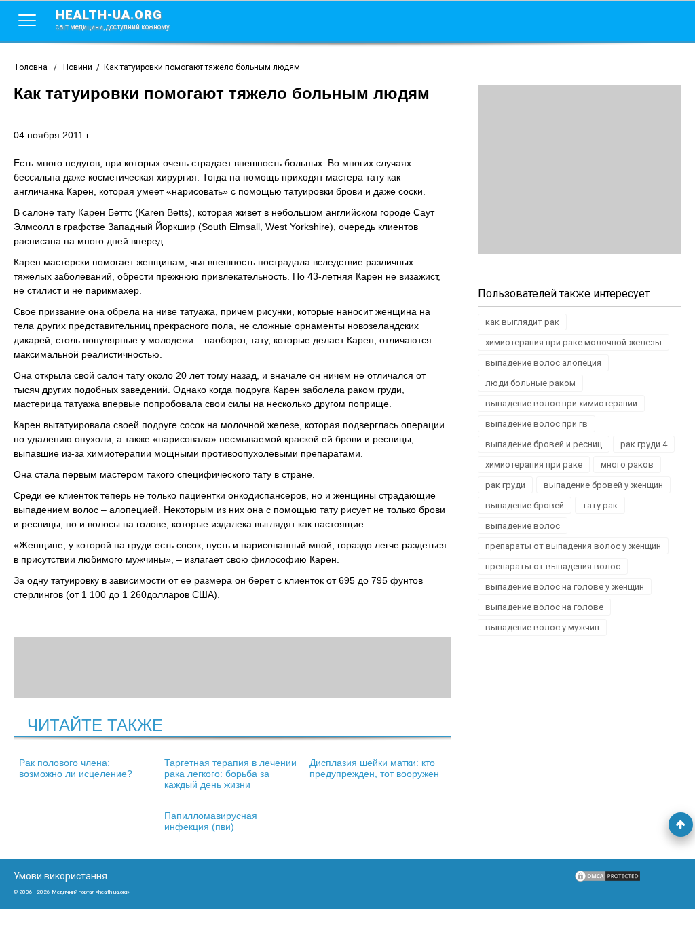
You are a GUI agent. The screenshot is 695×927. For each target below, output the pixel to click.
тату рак (600, 505)
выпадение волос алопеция (543, 363)
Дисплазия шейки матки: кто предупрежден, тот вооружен (374, 768)
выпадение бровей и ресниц (543, 444)
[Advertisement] (579, 169)
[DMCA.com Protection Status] (607, 879)
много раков (627, 464)
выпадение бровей (524, 505)
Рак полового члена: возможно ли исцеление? (75, 768)
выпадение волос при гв (536, 424)
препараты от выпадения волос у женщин (573, 546)
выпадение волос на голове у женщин (564, 587)
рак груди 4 (643, 444)
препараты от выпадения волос (552, 566)
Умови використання (60, 876)
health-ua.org (113, 19)
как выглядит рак (522, 322)
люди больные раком (530, 383)
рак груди (505, 485)
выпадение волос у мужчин (542, 627)
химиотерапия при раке (533, 464)
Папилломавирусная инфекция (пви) (210, 821)
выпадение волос (522, 526)
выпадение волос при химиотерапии (561, 403)
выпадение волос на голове (544, 607)
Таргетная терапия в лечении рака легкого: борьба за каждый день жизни (230, 773)
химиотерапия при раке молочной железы (573, 342)
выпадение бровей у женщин (603, 485)
